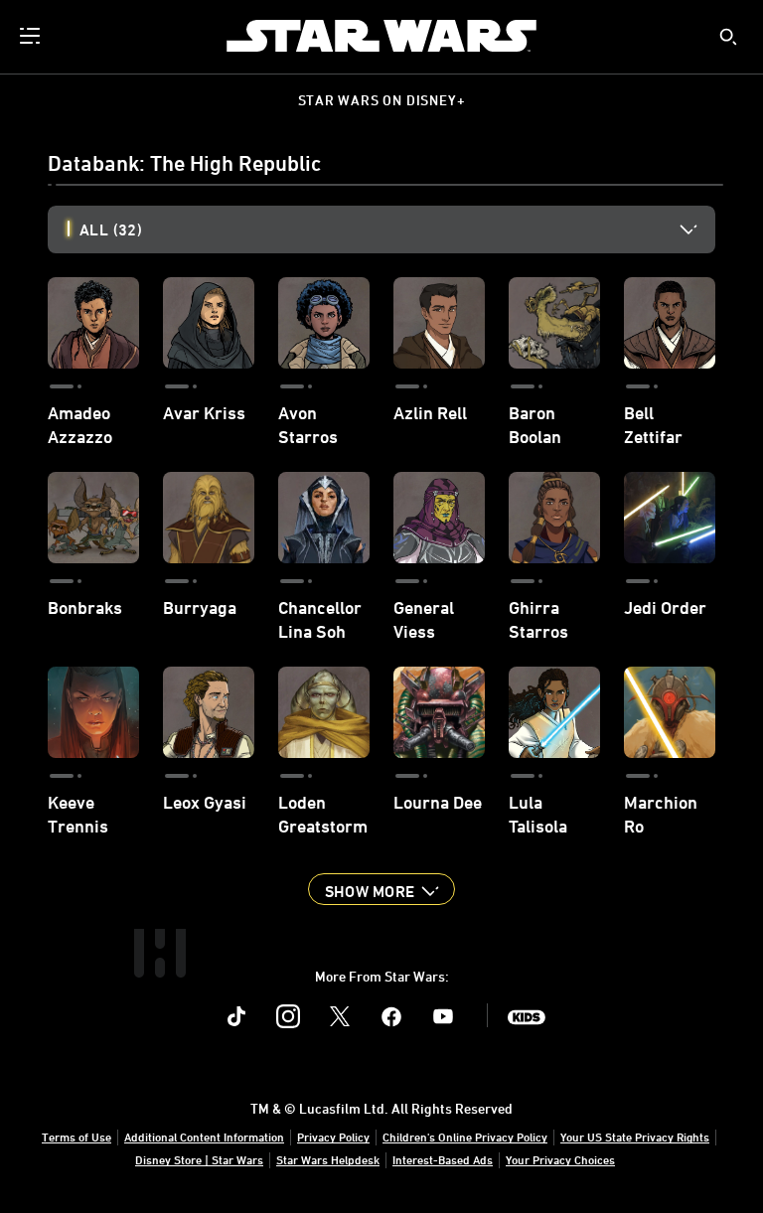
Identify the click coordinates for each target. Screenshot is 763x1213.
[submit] (728, 37)
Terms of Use (76, 1136)
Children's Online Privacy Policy (464, 1136)
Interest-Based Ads (442, 1159)
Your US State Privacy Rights (634, 1136)
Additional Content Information (204, 1136)
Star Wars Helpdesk (328, 1159)
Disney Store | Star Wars (199, 1159)
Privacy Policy (333, 1136)
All (110, 229)
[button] (381, 889)
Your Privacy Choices (560, 1159)
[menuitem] (32, 36)
